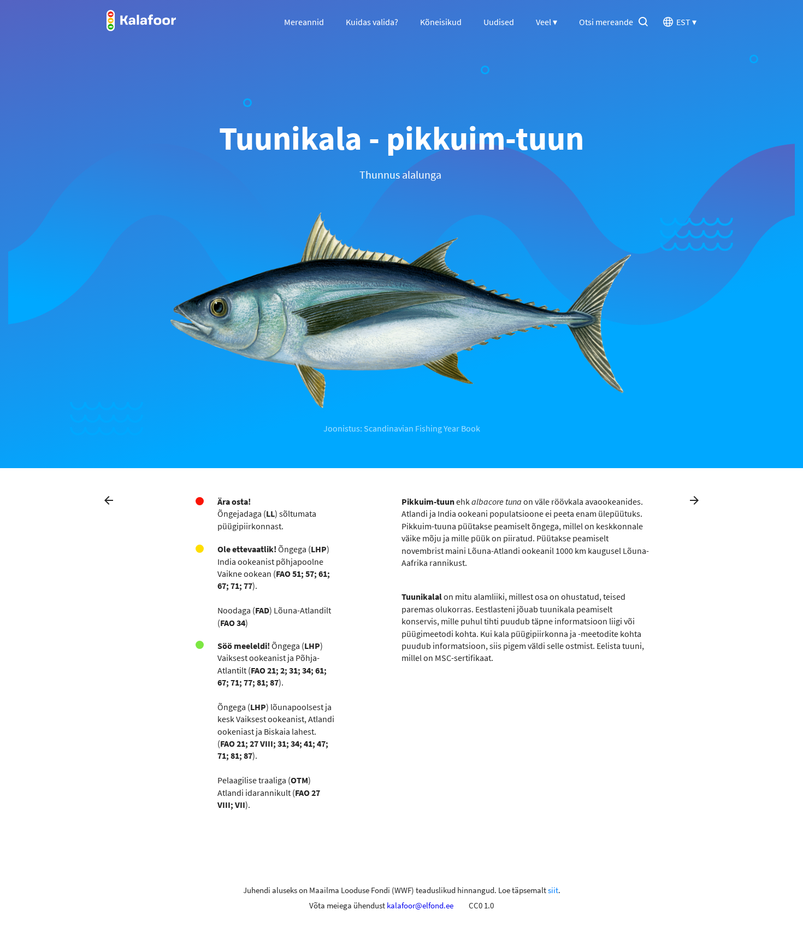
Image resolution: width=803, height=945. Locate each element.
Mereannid (304, 21)
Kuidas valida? (372, 21)
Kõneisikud (441, 21)
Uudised (498, 21)
